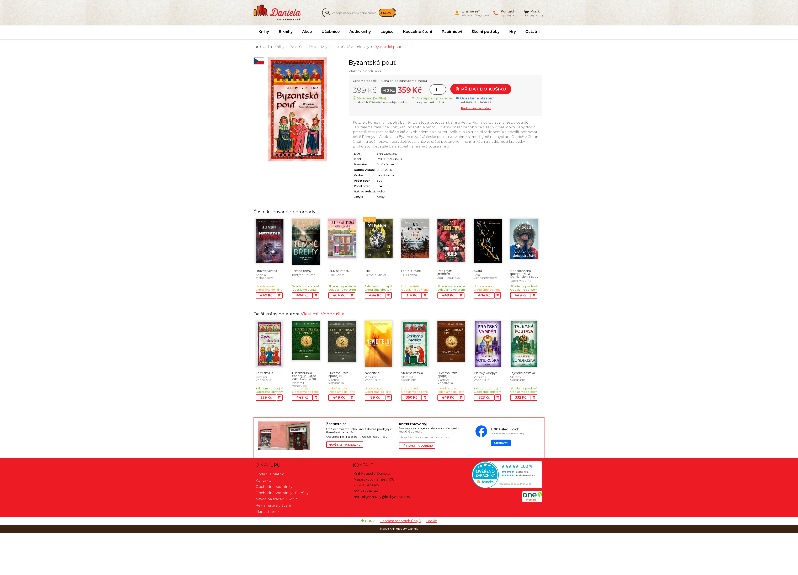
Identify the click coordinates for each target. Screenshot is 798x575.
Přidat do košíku (483, 89)
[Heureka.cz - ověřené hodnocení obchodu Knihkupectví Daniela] (495, 475)
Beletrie (296, 47)
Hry (512, 31)
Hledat (387, 12)
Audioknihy (360, 31)
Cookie (431, 521)
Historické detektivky (351, 47)
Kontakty (263, 480)
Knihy (263, 31)
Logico (387, 31)
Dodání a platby (270, 474)
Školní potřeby (486, 31)
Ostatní (532, 31)
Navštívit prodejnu (345, 444)
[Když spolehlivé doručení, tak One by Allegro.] (532, 501)
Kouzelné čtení (417, 31)
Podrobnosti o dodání (476, 108)
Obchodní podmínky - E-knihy (282, 493)
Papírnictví (452, 31)
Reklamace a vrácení (273, 505)
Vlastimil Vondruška (365, 71)
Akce (307, 31)
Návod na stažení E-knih (277, 499)
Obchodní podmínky (274, 487)
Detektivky (318, 47)
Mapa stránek (268, 512)
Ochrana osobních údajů (400, 521)
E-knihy (285, 31)
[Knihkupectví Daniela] (279, 12)
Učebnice (330, 31)
